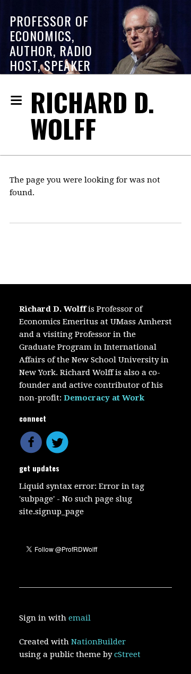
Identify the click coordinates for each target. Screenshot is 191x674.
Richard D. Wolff (92, 115)
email (79, 618)
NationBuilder (98, 641)
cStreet (127, 654)
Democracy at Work (104, 398)
